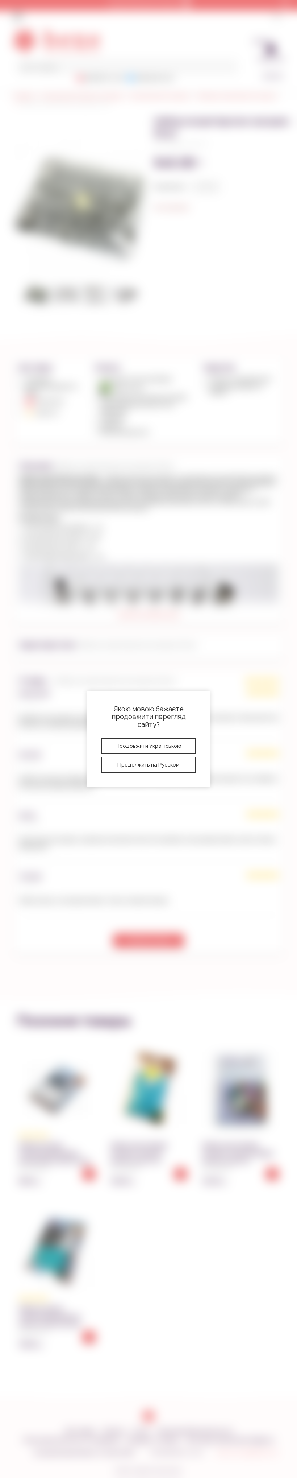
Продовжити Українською (148, 745)
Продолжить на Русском (148, 764)
